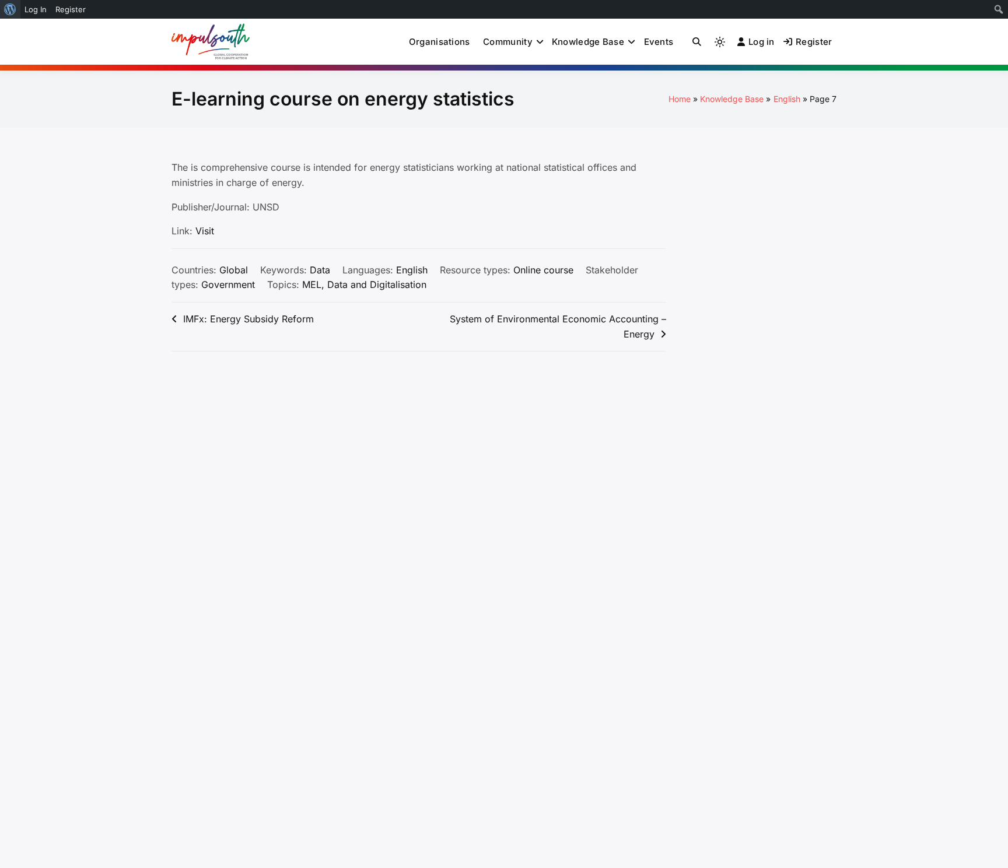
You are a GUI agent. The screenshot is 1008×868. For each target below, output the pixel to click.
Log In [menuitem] (35, 9)
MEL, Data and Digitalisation (364, 284)
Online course (543, 270)
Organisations (439, 41)
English (412, 270)
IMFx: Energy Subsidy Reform (248, 319)
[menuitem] (10, 9)
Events (659, 41)
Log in (761, 41)
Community (508, 41)
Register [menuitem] (70, 9)
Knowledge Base (588, 41)
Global (233, 270)
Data (320, 270)
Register (814, 41)
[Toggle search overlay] (696, 42)
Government (228, 284)
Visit (204, 231)
